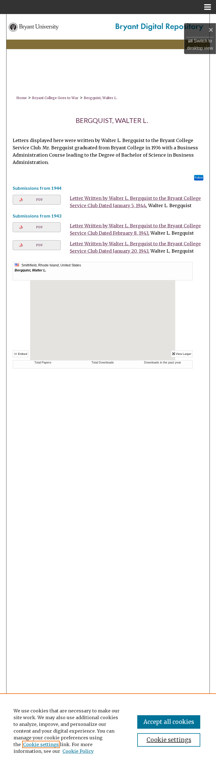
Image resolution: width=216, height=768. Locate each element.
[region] (108, 730)
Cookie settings (41, 744)
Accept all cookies (168, 721)
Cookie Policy (78, 751)
